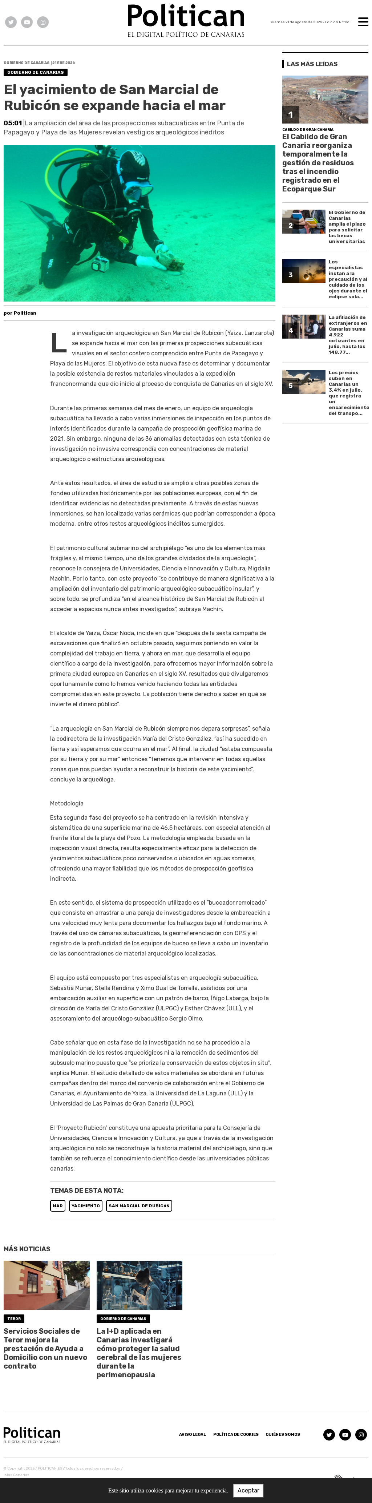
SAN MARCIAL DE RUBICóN (139, 1205)
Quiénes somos (283, 1434)
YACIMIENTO (86, 1205)
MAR (58, 1205)
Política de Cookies (236, 1434)
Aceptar (248, 1490)
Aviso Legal (192, 1434)
